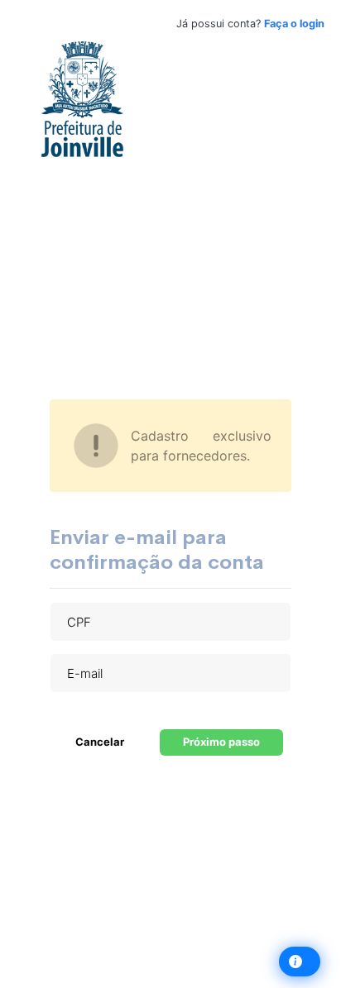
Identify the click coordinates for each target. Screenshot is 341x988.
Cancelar (99, 741)
